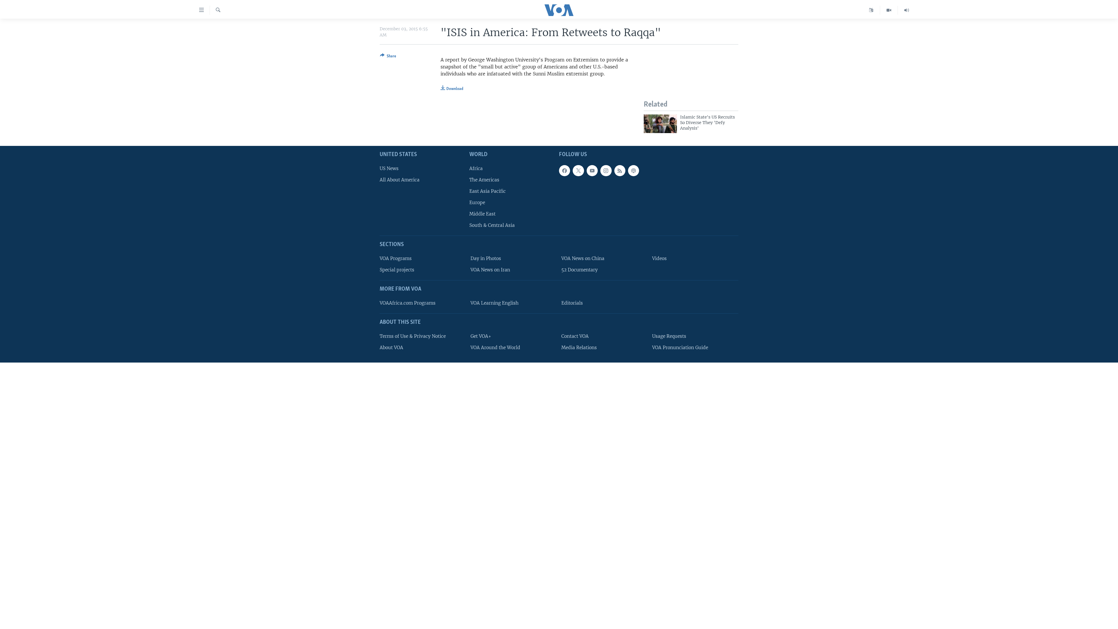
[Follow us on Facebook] (564, 170)
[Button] (388, 57)
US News (389, 168)
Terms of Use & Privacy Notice (413, 336)
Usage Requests (669, 336)
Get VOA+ (480, 336)
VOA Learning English (494, 303)
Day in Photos (485, 258)
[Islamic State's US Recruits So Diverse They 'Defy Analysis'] (660, 123)
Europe (477, 202)
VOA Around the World (495, 347)
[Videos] (889, 10)
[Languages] (871, 10)
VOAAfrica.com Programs (408, 303)
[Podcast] (633, 170)
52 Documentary (579, 270)
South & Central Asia (492, 225)
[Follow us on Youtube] (592, 170)
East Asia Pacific (487, 191)
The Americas (484, 179)
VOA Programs (396, 258)
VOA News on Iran (490, 270)
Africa (476, 168)
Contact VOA (575, 336)
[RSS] (619, 170)
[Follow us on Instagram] (605, 170)
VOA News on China (582, 258)
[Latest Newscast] (906, 10)
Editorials (572, 303)
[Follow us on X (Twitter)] (578, 170)
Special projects (397, 270)
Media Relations (579, 347)
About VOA (391, 347)
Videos (659, 258)
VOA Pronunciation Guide (680, 347)
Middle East (482, 214)
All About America (400, 179)
